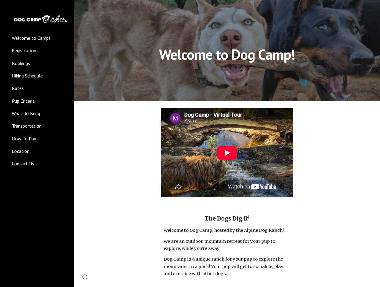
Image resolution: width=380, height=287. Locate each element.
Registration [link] (24, 50)
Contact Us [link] (23, 164)
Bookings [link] (21, 63)
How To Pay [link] (24, 139)
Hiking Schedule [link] (27, 76)
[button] (85, 277)
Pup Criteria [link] (23, 101)
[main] (227, 50)
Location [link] (20, 151)
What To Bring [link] (26, 113)
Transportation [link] (27, 126)
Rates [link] (18, 88)
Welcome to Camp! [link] (31, 38)
